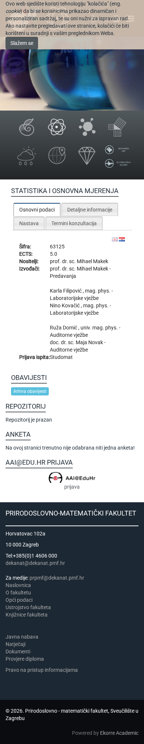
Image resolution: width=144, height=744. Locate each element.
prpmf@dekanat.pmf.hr (57, 578)
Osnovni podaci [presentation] (37, 210)
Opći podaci (19, 600)
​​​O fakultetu (18, 592)
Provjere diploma (25, 659)
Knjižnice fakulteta (27, 615)
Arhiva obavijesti (30, 391)
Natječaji (15, 644)
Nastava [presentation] (29, 223)
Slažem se (21, 43)
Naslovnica (18, 585)
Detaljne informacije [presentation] (89, 210)
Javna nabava (22, 637)
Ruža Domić (64, 328)
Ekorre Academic (119, 733)
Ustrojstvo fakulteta (28, 607)
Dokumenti (18, 651)
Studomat (61, 357)
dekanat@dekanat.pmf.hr (35, 563)
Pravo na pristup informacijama (43, 670)
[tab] (37, 209)
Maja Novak (90, 342)
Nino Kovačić (65, 305)
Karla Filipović (66, 291)
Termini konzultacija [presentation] (74, 223)
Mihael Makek (92, 261)
